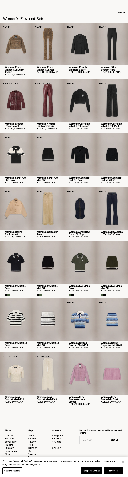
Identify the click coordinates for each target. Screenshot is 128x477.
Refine (121, 12)
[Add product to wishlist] (27, 27)
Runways (9, 448)
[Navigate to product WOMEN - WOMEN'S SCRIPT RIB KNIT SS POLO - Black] (80, 154)
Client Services (32, 437)
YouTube (56, 441)
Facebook (57, 438)
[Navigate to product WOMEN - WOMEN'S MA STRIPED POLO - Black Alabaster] (16, 319)
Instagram (57, 435)
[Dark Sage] (8, 295)
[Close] (123, 461)
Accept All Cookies (91, 471)
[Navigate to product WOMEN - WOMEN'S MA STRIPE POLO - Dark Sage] (80, 262)
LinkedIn (56, 448)
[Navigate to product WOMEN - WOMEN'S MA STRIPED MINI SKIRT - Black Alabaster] (48, 319)
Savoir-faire (11, 441)
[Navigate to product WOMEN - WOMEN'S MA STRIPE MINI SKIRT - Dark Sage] (112, 262)
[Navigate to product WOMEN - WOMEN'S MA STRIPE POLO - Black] (16, 262)
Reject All (113, 471)
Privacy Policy (32, 443)
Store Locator (9, 456)
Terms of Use (32, 449)
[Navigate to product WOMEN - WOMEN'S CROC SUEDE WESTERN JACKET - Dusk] (80, 373)
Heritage (9, 438)
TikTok (55, 444)
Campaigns (11, 451)
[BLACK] (6, 295)
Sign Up (114, 440)
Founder (9, 435)
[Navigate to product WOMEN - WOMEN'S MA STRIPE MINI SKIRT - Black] (48, 262)
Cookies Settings (12, 471)
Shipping (32, 454)
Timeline (9, 444)
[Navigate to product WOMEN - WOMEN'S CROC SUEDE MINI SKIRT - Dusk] (112, 373)
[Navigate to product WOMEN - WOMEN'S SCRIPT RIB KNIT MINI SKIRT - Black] (112, 154)
